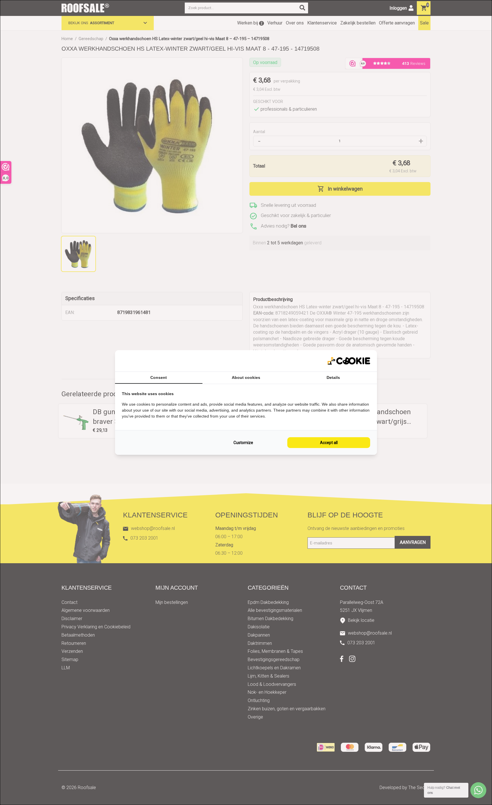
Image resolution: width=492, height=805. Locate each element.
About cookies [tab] (246, 377)
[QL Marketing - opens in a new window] (348, 361)
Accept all (329, 442)
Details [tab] (333, 377)
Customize (243, 442)
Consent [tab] (158, 377)
